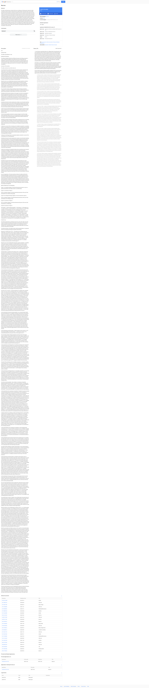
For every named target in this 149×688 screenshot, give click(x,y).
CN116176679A (4, 638)
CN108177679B (4, 617)
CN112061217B (4, 631)
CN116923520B (4, 648)
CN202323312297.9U (5, 661)
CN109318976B (4, 625)
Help (88, 686)
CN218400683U (4, 608)
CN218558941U (4, 629)
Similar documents (49, 42)
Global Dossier (51, 44)
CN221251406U (4, 642)
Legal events (44, 42)
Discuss (55, 44)
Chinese (47, 16)
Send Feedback (66, 686)
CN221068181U (4, 621)
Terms (79, 686)
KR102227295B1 (4, 600)
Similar (57, 13)
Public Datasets (73, 686)
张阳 (44, 18)
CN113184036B (4, 636)
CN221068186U (4, 646)
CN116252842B (4, 623)
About (61, 686)
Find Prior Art (51, 13)
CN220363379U (4, 644)
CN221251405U (4, 615)
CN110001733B (4, 604)
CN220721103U (4, 619)
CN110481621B (4, 602)
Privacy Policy (83, 686)
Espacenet (46, 44)
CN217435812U (4, 627)
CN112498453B (4, 606)
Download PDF (44, 13)
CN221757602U (4, 650)
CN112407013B (4, 640)
